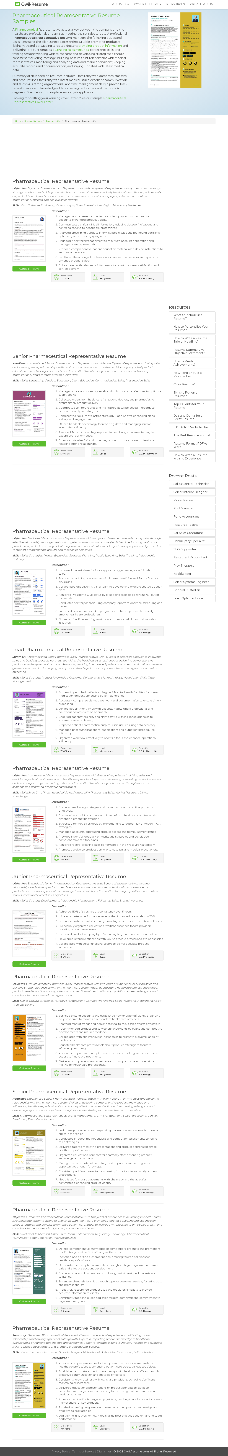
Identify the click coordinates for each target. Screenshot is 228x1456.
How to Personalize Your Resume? (191, 328)
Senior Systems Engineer (191, 582)
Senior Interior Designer (190, 492)
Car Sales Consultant (188, 533)
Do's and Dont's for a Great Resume (188, 417)
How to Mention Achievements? (184, 363)
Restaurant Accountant (190, 557)
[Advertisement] (114, 150)
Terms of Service (83, 1451)
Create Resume (203, 4)
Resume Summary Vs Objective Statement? (189, 351)
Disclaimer (104, 1451)
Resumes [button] (119, 4)
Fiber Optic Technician (189, 598)
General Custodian (186, 590)
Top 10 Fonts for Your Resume (188, 405)
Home (18, 121)
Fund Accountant (186, 516)
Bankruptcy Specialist (189, 541)
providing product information (100, 45)
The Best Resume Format (191, 435)
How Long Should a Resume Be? (187, 374)
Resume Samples (33, 121)
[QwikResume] (31, 4)
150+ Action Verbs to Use (190, 427)
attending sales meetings (71, 50)
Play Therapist (183, 565)
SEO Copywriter (184, 549)
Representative (53, 121)
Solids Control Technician (191, 484)
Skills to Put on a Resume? (185, 394)
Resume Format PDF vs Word (190, 445)
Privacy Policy (61, 1451)
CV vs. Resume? (184, 384)
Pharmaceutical (26, 29)
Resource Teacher (186, 524)
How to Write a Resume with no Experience (190, 456)
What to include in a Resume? (187, 316)
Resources (175, 4)
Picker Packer (183, 500)
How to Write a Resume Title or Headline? (190, 340)
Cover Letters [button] (146, 4)
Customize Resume (29, 268)
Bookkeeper (182, 573)
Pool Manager (183, 508)
